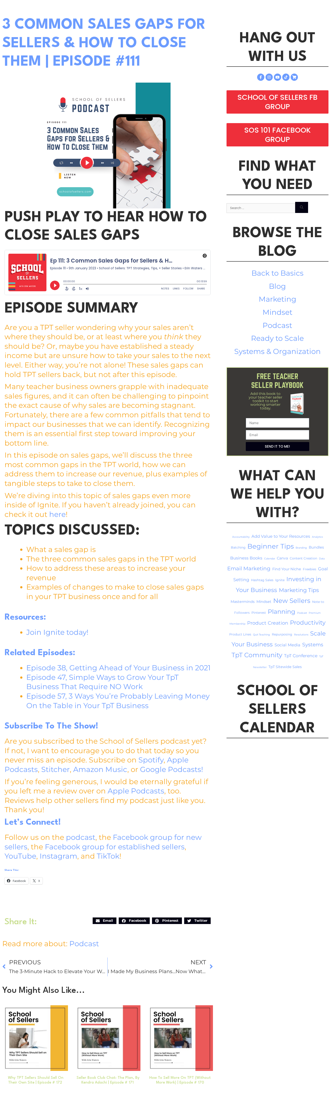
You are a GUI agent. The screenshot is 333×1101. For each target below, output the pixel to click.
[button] (104, 920)
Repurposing (282, 634)
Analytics (317, 536)
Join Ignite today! (57, 632)
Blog (277, 286)
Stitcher (55, 769)
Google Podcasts (170, 769)
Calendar (269, 558)
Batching (238, 547)
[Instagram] (269, 77)
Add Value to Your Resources (280, 536)
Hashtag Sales (262, 580)
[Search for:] (261, 207)
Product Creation (267, 623)
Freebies (309, 569)
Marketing (277, 299)
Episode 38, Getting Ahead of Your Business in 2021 (118, 667)
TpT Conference (300, 655)
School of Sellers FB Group (277, 102)
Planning (281, 611)
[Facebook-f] (260, 77)
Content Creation (303, 558)
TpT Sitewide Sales (285, 667)
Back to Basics (277, 273)
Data (322, 558)
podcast (80, 837)
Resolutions (301, 634)
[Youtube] (277, 77)
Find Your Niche (286, 569)
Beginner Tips (270, 546)
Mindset (277, 312)
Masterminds (243, 601)
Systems (312, 645)
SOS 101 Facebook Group (277, 135)
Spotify (151, 759)
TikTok (108, 856)
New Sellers (291, 600)
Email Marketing (248, 568)
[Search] (301, 207)
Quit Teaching (261, 634)
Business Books (246, 558)
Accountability (241, 536)
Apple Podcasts (136, 790)
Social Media (287, 644)
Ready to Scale (277, 338)
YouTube (20, 856)
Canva (282, 558)
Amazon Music (100, 769)
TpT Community (257, 655)
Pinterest (258, 612)
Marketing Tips (299, 590)
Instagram (58, 856)
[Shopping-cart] (294, 77)
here (57, 514)
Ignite (280, 580)
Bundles (316, 547)
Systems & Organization (277, 351)
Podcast (84, 943)
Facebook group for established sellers (115, 846)
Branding (301, 547)
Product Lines (240, 634)
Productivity (308, 622)
